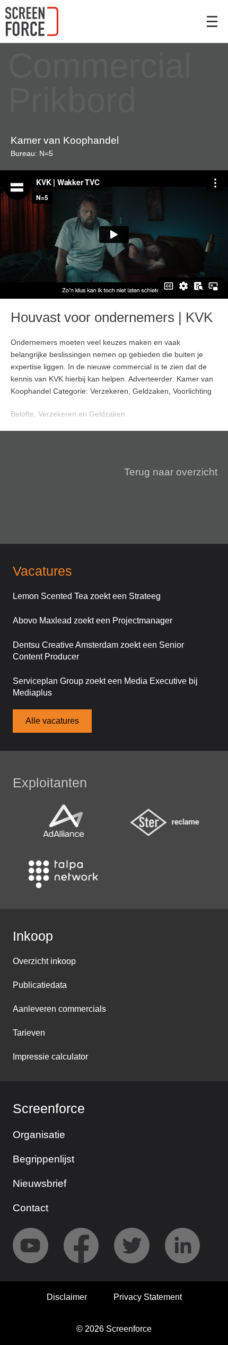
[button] (164, 472)
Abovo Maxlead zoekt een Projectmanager (92, 620)
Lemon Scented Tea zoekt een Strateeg (87, 596)
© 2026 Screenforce (114, 1328)
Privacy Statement (147, 1296)
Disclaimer (67, 1296)
